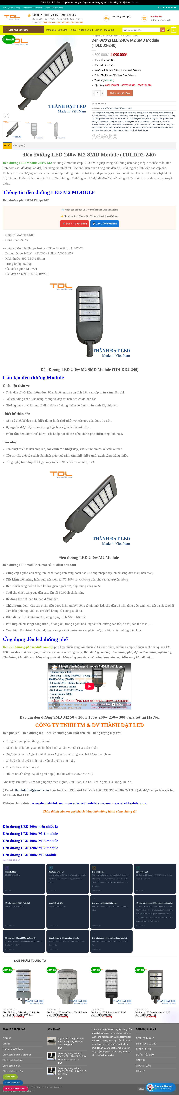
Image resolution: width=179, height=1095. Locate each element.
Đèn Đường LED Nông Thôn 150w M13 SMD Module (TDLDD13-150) (67, 1013)
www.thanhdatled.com (47, 803)
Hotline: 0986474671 (15, 1088)
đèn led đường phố (126, 130)
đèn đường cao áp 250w (153, 113)
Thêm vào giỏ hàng (120, 93)
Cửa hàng (62, 30)
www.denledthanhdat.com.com (89, 803)
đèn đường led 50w (140, 127)
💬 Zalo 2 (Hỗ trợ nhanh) (105, 223)
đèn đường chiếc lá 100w (109, 116)
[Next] (82, 76)
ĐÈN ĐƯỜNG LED (110, 36)
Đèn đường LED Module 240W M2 (27, 163)
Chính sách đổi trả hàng (32, 8)
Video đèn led (85, 30)
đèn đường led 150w (137, 119)
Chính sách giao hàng (54, 8)
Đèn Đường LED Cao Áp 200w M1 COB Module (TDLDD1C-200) (152, 1013)
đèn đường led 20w (113, 121)
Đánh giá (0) (19, 145)
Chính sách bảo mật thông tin (17, 1054)
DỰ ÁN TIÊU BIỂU (145, 1054)
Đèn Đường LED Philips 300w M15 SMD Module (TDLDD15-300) (108, 1013)
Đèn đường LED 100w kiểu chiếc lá (30, 826)
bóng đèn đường (102, 113)
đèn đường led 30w (123, 127)
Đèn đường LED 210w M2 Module (135, 121)
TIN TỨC (140, 1060)
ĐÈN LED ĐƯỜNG (145, 1038)
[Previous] (7, 76)
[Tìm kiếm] (162, 29)
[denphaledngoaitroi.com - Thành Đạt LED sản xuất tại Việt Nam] (13, 18)
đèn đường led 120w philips (117, 119)
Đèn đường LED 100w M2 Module (152, 116)
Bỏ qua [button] (135, 2)
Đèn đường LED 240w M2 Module (112, 124)
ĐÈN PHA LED (143, 1049)
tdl (136, 130)
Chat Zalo (10, 1076)
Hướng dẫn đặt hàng (13, 1049)
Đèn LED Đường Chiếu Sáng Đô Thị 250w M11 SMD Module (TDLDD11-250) (21, 1013)
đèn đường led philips (108, 130)
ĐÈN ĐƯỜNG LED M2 (129, 36)
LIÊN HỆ (140, 1071)
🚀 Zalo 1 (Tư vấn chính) (74, 223)
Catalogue (109, 30)
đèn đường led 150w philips (157, 119)
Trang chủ (51, 30)
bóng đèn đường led (118, 113)
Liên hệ (98, 30)
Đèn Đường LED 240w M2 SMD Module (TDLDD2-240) (148, 124)
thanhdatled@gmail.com (32, 790)
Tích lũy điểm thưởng (11, 8)
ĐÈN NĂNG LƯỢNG (146, 1043)
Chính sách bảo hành (13, 1060)
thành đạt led (143, 130)
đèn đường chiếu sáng (129, 116)
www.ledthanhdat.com (130, 803)
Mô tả (7, 145)
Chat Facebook (12, 1082)
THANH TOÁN (143, 1065)
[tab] (7, 145)
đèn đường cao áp (135, 113)
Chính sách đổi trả (12, 1065)
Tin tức (72, 30)
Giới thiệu (7, 1038)
